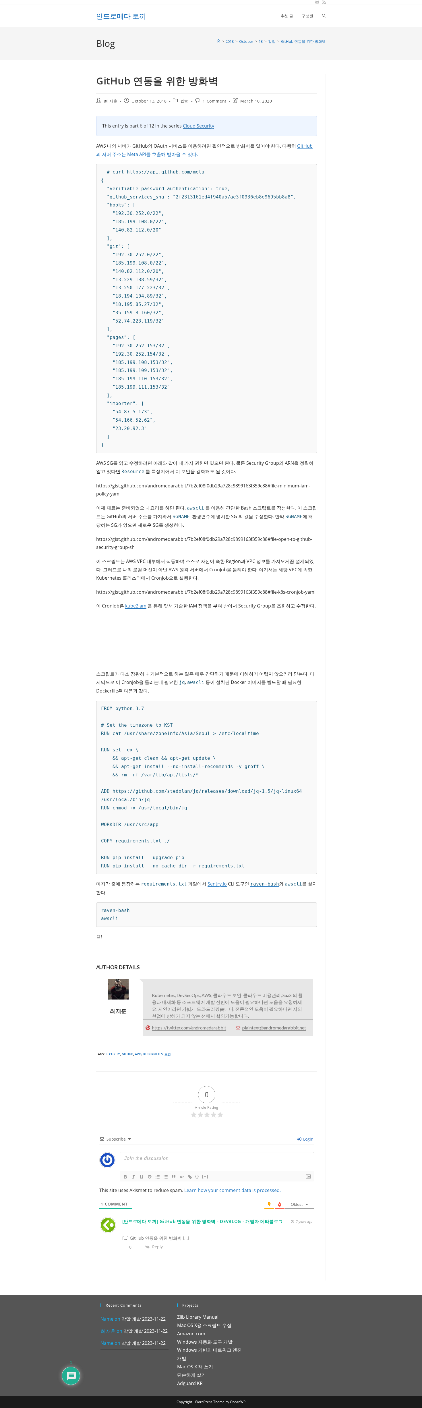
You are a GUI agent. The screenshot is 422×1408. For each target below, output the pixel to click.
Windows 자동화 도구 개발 (205, 1342)
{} (197, 1176)
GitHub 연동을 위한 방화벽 (303, 41)
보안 (167, 1054)
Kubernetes (153, 1054)
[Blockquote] (174, 1176)
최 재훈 (111, 101)
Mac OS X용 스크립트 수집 (204, 1325)
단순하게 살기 (191, 1375)
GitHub (127, 1054)
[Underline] (142, 1176)
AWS (138, 1054)
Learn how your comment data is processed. (232, 1190)
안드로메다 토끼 (121, 16)
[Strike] (150, 1176)
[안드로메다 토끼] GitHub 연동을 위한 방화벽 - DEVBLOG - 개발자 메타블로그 (202, 1221)
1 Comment (214, 101)
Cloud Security (198, 126)
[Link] (190, 1176)
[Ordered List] (158, 1176)
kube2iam (135, 606)
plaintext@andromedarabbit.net (274, 1027)
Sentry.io (217, 884)
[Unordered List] (166, 1176)
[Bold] (125, 1176)
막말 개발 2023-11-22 (143, 1319)
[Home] (218, 41)
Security (113, 1054)
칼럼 (185, 101)
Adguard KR (190, 1383)
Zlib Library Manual (197, 1317)
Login (307, 1139)
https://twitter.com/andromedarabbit (189, 1027)
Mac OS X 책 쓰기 (195, 1366)
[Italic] (133, 1176)
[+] (205, 1176)
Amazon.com (191, 1333)
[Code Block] (182, 1176)
